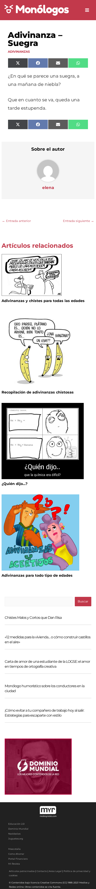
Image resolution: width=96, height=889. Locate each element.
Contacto (42, 871)
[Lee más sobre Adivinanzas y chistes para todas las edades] (32, 274)
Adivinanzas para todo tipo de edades (37, 575)
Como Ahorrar (16, 853)
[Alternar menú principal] (87, 10)
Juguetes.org (15, 838)
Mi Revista (14, 863)
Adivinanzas (19, 51)
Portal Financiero (18, 858)
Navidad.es (14, 833)
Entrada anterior (16, 221)
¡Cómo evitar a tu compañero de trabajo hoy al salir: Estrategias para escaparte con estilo (44, 712)
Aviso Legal (55, 871)
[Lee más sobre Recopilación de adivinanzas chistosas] (41, 349)
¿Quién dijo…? (14, 484)
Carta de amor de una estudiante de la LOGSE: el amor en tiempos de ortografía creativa (47, 664)
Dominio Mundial (18, 828)
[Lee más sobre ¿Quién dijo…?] (43, 440)
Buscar (83, 601)
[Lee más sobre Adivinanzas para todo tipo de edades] (40, 532)
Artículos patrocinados (22, 871)
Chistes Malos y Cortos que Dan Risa (33, 617)
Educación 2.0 (16, 823)
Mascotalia (14, 849)
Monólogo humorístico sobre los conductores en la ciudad (44, 688)
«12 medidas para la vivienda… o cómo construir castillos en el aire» (47, 639)
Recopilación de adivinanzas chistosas (38, 392)
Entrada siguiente (78, 221)
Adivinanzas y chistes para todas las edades (43, 301)
